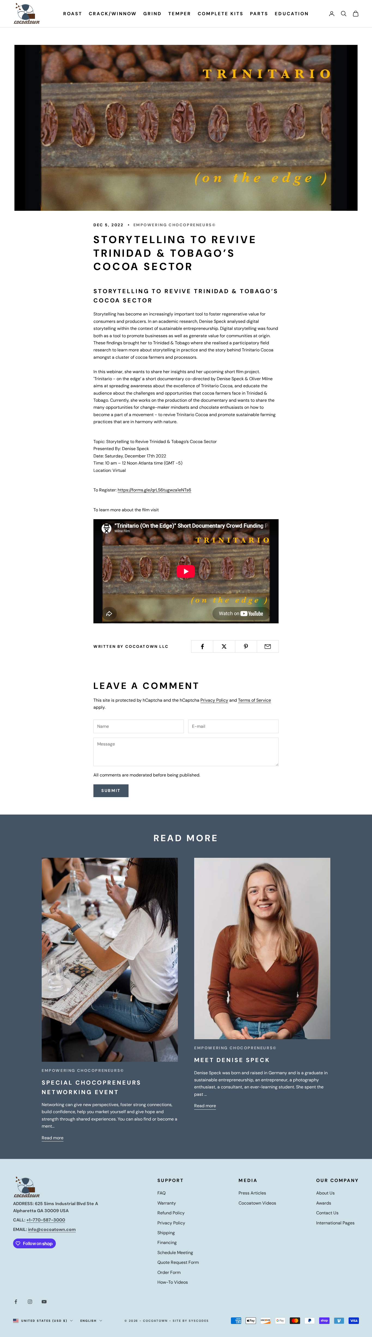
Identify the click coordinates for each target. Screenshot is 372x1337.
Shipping (166, 1233)
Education (292, 14)
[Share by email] (268, 646)
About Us (325, 1193)
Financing (167, 1242)
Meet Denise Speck (232, 1060)
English (88, 1321)
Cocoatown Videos (257, 1203)
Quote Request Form (178, 1262)
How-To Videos (172, 1282)
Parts (259, 14)
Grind (152, 14)
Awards (323, 1203)
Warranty (166, 1203)
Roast (72, 14)
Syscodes (199, 1321)
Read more (52, 1138)
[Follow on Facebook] (16, 1301)
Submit (111, 790)
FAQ (161, 1193)
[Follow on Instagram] (30, 1301)
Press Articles (252, 1193)
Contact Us (327, 1213)
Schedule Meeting (175, 1252)
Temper (179, 14)
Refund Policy (171, 1213)
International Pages (335, 1223)
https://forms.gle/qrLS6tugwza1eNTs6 (154, 490)
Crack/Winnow (112, 14)
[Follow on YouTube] (44, 1301)
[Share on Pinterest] (246, 646)
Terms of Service (254, 700)
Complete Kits (220, 14)
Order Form (169, 1272)
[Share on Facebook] (202, 646)
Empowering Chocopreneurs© (174, 224)
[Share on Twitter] (224, 646)
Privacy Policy (214, 700)
